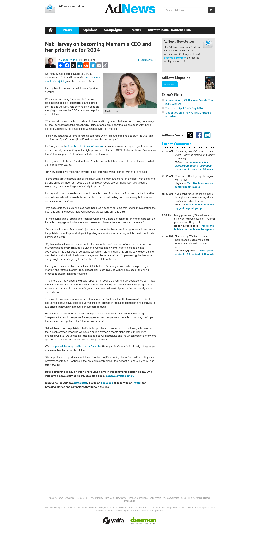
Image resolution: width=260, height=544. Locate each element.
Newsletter (121, 497)
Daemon (143, 520)
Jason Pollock (69, 60)
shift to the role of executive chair (84, 146)
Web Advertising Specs (174, 497)
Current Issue (158, 30)
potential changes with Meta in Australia (78, 346)
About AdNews (56, 497)
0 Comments (145, 60)
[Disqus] (101, 440)
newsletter (80, 383)
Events (135, 30)
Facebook (107, 383)
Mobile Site (129, 500)
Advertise (69, 497)
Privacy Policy (96, 497)
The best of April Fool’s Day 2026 (184, 108)
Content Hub (181, 30)
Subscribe (169, 84)
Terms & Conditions (138, 497)
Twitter (137, 383)
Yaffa (113, 520)
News (67, 30)
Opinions (90, 30)
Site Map (109, 497)
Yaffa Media (155, 497)
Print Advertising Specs (199, 497)
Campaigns (113, 30)
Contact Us (82, 497)
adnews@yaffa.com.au (120, 376)
